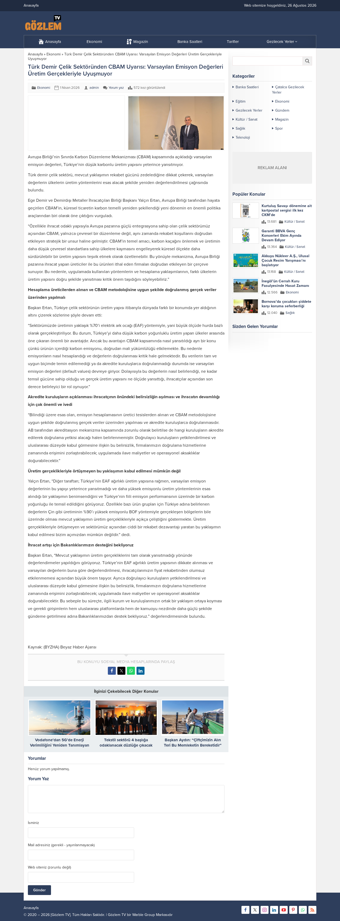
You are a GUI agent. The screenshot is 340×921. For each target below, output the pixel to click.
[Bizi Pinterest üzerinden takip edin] (293, 910)
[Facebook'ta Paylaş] (112, 671)
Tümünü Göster (301, 347)
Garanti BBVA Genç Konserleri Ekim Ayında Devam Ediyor (281, 235)
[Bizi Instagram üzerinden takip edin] (265, 910)
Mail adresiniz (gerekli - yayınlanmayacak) (61, 845)
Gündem (282, 110)
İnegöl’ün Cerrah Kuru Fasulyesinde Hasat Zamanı (285, 283)
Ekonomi (53, 54)
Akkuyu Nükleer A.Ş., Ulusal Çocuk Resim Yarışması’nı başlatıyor (285, 260)
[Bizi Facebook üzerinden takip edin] (245, 910)
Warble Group (143, 915)
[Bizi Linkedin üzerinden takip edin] (274, 910)
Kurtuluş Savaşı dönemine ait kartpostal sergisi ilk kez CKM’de (287, 210)
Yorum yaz (116, 88)
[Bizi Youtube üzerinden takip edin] (284, 910)
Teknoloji (243, 137)
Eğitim (240, 101)
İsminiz (33, 823)
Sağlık (240, 128)
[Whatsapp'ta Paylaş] (131, 671)
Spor (279, 128)
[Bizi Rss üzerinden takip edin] (312, 910)
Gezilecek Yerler (249, 110)
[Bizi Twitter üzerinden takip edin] (255, 910)
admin (94, 88)
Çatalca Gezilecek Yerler (288, 90)
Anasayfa (35, 54)
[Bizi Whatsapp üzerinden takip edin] (303, 910)
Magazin (282, 119)
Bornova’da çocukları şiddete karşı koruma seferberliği (286, 303)
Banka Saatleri (247, 87)
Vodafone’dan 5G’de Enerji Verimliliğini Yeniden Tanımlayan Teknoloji (59, 745)
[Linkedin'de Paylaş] (140, 671)
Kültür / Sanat (246, 119)
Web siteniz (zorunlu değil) (49, 867)
